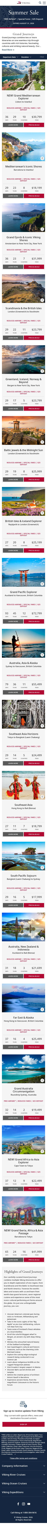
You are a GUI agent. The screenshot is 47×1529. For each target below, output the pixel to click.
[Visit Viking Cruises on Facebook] (18, 1504)
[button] (44, 3)
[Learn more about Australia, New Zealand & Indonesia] (23, 927)
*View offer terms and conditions (23, 1458)
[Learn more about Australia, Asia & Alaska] (23, 643)
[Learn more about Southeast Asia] (23, 785)
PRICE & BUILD (34, 125)
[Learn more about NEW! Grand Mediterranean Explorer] (23, 75)
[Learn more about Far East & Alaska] (23, 998)
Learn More (13, 125)
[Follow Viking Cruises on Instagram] (23, 1504)
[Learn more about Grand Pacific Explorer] (23, 572)
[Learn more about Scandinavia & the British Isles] (23, 288)
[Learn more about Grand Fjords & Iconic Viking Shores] (23, 217)
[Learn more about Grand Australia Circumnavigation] (23, 1068)
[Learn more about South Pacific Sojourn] (23, 856)
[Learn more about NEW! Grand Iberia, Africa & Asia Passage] (23, 1210)
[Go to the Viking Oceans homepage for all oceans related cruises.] (23, 2)
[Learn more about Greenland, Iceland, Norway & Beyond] (23, 359)
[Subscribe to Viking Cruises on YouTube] (28, 1504)
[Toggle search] (40, 3)
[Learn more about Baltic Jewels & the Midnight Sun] (23, 430)
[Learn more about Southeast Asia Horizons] (23, 714)
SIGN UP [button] (23, 1424)
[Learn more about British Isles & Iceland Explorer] (23, 501)
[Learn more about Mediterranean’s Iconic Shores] (23, 146)
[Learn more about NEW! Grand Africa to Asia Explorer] (23, 1139)
